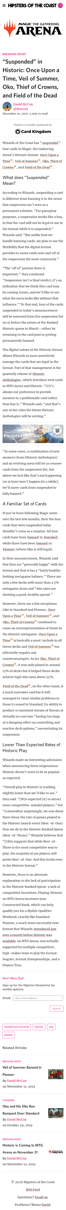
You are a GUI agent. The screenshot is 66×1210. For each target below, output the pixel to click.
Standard (50, 537)
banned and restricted (16, 1026)
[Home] (35, 5)
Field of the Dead (37, 167)
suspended (50, 143)
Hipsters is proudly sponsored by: (33, 124)
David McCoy (23, 104)
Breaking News (14, 54)
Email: (7, 998)
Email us (41, 1197)
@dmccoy (20, 109)
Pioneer (9, 549)
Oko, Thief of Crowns (18, 622)
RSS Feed (33, 1190)
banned (33, 537)
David (46, 1205)
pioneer (8, 1035)
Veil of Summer (26, 161)
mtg (51, 1026)
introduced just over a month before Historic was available (29, 935)
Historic (39, 1026)
